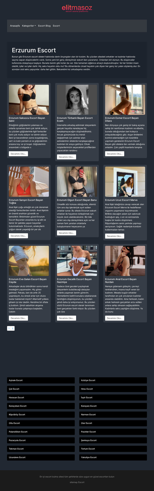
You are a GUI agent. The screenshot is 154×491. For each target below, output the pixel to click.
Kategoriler (28, 25)
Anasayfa (15, 25)
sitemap (74, 482)
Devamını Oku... (18, 153)
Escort (56, 25)
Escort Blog (44, 25)
